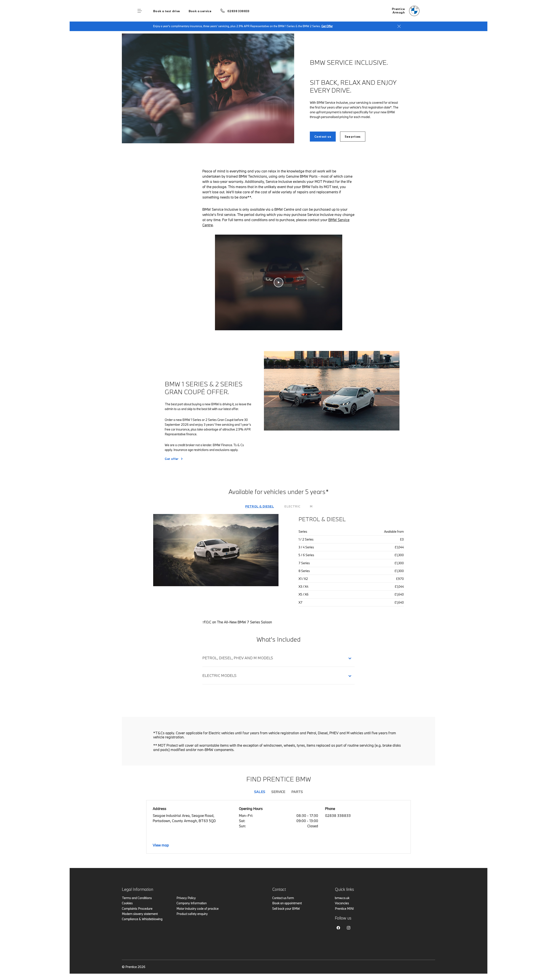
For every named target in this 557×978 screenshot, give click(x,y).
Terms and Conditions (137, 898)
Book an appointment (287, 903)
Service (278, 791)
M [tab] (311, 506)
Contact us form (283, 898)
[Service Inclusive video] (278, 282)
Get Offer (327, 26)
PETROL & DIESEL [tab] (259, 506)
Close (399, 26)
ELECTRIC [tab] (292, 506)
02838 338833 (238, 11)
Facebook (338, 927)
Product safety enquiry (192, 914)
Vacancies (342, 903)
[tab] (259, 506)
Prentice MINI (344, 908)
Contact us (322, 137)
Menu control (139, 11)
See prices (353, 137)
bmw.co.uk (342, 898)
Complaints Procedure (137, 908)
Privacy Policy (186, 898)
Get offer (172, 459)
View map (161, 845)
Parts (297, 791)
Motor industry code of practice (197, 908)
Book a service (200, 11)
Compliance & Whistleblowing (142, 919)
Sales (259, 791)
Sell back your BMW (286, 908)
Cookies (127, 903)
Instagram (348, 927)
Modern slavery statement (140, 914)
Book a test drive (166, 11)
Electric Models (220, 675)
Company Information (191, 903)
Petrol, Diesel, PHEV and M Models (237, 657)
